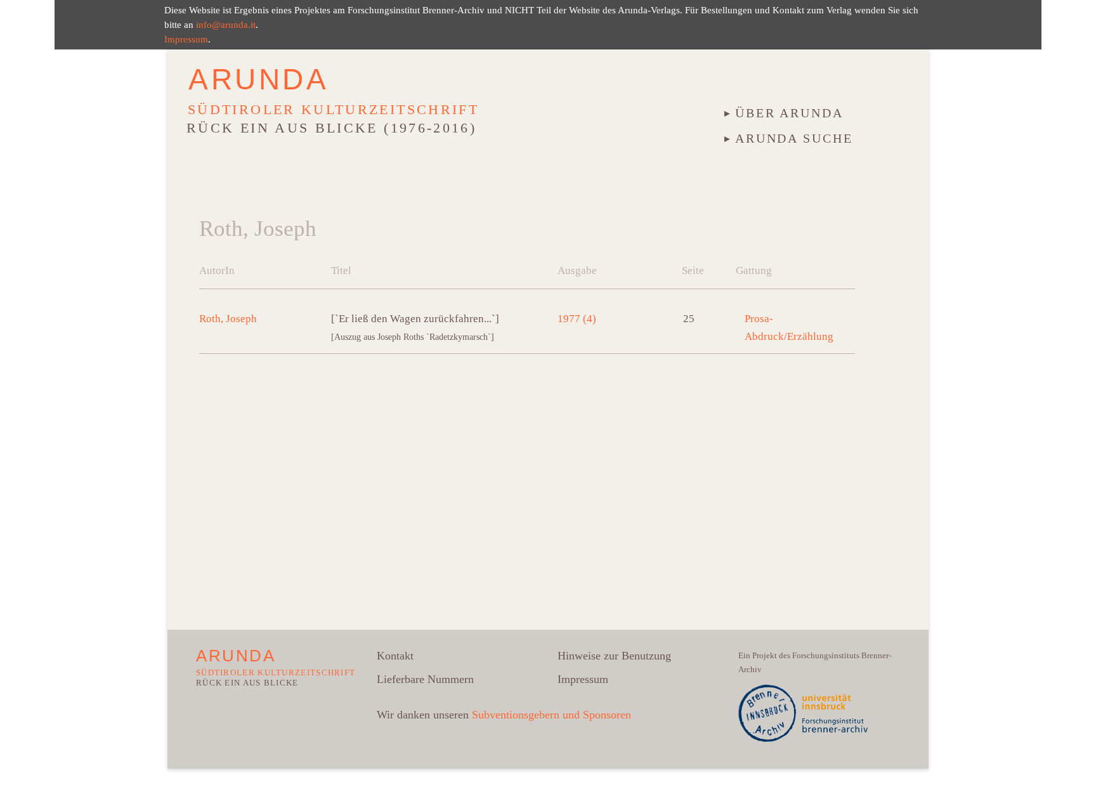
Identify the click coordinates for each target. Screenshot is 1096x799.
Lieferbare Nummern (425, 679)
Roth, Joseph (228, 319)
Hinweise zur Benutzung (614, 655)
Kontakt (395, 655)
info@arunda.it (226, 24)
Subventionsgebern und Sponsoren (551, 714)
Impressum (186, 39)
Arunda (258, 79)
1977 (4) (577, 319)
